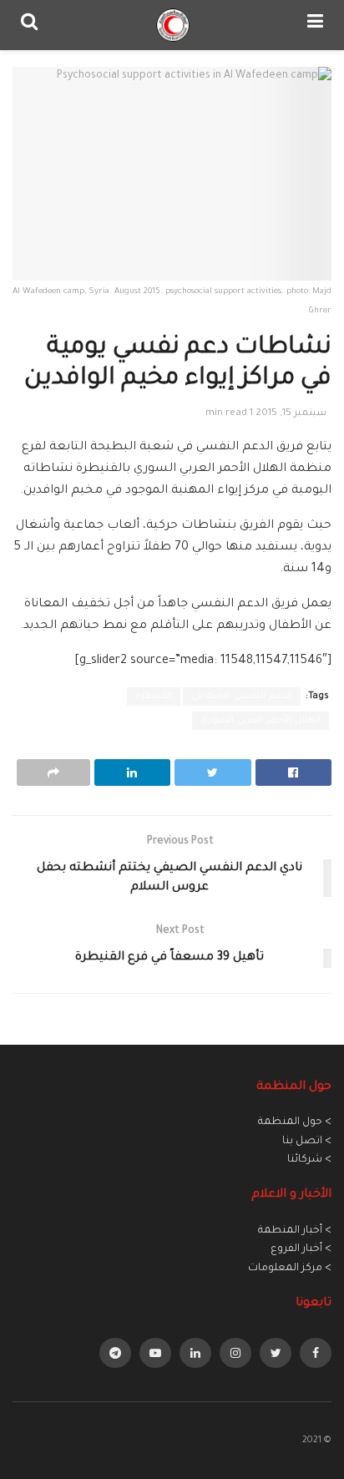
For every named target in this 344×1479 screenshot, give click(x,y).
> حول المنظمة (294, 1122)
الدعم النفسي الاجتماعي (241, 696)
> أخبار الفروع (301, 1249)
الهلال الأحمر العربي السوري (260, 721)
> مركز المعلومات (289, 1268)
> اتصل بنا (306, 1141)
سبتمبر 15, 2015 (290, 413)
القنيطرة (153, 696)
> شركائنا (309, 1160)
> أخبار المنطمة (294, 1231)
